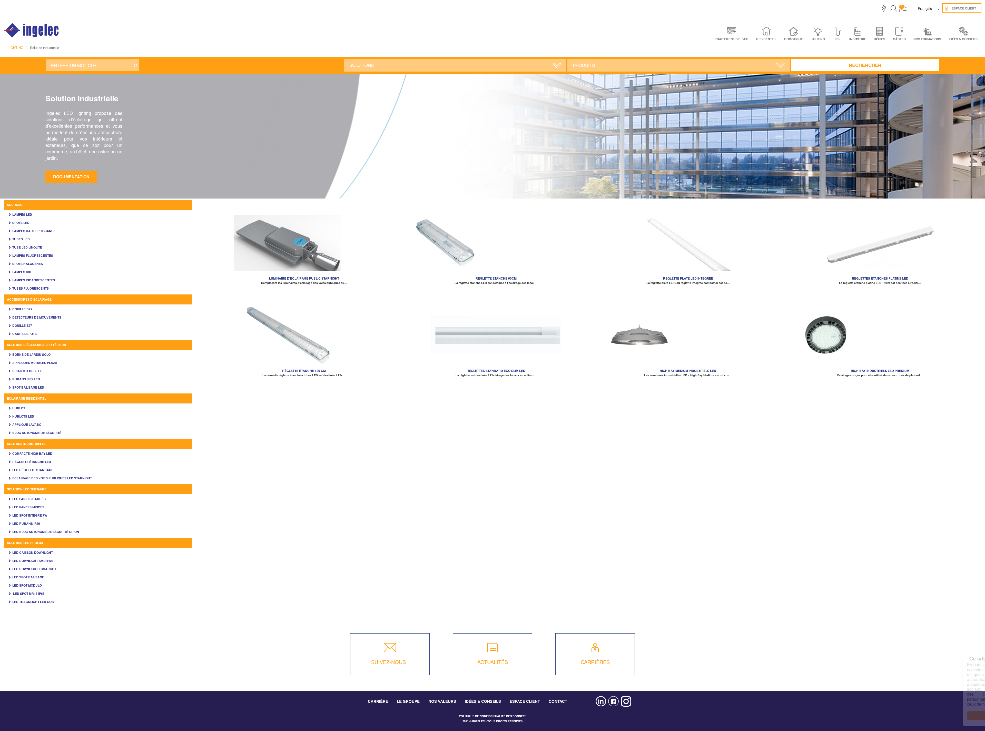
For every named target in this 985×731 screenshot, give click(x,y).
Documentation (71, 177)
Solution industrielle (26, 443)
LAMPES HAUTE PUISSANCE (34, 231)
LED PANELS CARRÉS (29, 499)
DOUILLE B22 (22, 309)
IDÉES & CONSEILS (963, 39)
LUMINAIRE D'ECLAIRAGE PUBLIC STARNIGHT (304, 278)
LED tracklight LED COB (33, 601)
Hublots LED (23, 416)
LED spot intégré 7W (29, 515)
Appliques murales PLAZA (34, 362)
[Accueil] (32, 30)
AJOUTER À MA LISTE (304, 240)
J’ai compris (941, 715)
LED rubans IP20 (26, 523)
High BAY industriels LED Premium (880, 370)
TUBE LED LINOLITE (27, 247)
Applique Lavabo (26, 424)
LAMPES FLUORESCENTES (32, 255)
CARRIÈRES (595, 662)
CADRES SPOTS (24, 333)
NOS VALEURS (442, 701)
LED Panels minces (28, 507)
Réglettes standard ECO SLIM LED (496, 370)
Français (925, 8)
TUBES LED (21, 239)
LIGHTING (15, 47)
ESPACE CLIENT (525, 701)
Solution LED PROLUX (25, 542)
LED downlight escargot (34, 569)
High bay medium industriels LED (688, 370)
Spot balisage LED (28, 387)
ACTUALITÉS (492, 662)
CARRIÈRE (378, 701)
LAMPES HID (21, 272)
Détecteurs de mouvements (36, 317)
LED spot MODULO (27, 585)
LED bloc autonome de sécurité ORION (45, 531)
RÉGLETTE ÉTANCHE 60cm (496, 278)
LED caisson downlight (32, 552)
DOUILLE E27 (22, 325)
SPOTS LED (20, 222)
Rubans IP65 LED (26, 379)
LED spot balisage (28, 577)
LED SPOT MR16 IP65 (28, 593)
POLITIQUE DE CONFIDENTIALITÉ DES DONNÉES (492, 716)
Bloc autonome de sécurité (36, 432)
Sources (14, 204)
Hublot (18, 408)
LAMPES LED (22, 214)
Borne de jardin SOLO (31, 354)
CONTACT (558, 701)
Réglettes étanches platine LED (880, 278)
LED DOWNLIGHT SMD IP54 (32, 560)
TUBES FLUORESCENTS (30, 288)
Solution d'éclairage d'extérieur (36, 344)
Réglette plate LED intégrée (688, 278)
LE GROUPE (408, 701)
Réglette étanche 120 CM (304, 370)
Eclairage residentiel (26, 398)
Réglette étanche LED (31, 461)
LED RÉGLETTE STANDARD (33, 470)
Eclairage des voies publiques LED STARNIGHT (52, 478)
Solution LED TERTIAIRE (26, 489)
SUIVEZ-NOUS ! (390, 662)
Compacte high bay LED (32, 453)
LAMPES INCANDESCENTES (33, 280)
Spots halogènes (27, 263)
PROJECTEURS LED (27, 371)
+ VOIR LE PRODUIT (304, 248)
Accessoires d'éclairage (29, 299)
